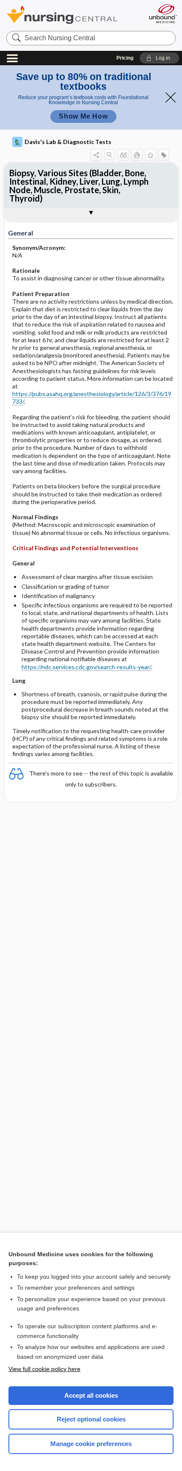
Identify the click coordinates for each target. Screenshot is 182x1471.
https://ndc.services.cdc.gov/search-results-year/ (86, 666)
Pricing (124, 58)
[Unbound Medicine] (162, 13)
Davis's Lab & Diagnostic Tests (68, 141)
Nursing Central (73, 14)
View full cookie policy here (44, 1369)
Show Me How (83, 116)
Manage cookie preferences (91, 1443)
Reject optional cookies (91, 1419)
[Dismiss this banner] (170, 97)
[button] (159, 58)
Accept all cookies (91, 1395)
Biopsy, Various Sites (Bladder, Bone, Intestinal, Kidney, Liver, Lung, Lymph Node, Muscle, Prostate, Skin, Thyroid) (79, 185)
